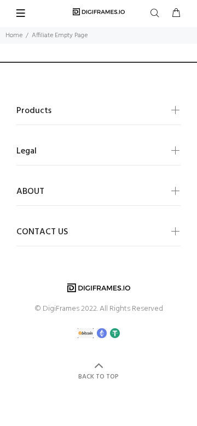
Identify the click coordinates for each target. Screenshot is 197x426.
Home (13, 35)
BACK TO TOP (98, 376)
